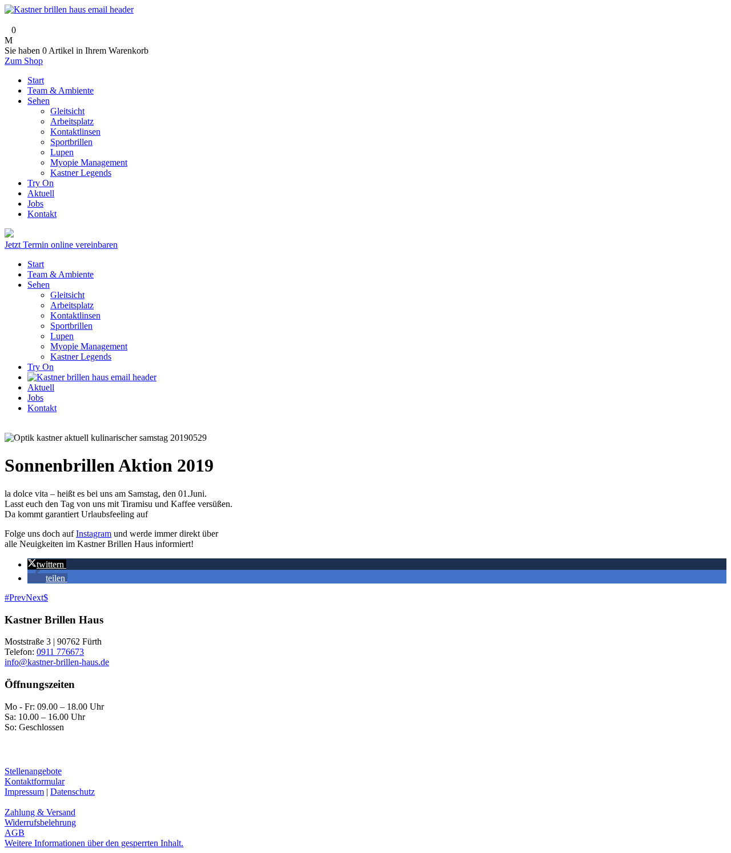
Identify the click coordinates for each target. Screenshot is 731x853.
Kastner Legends (80, 356)
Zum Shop (24, 61)
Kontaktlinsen (75, 315)
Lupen (62, 336)
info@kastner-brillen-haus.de (57, 662)
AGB (15, 833)
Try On (40, 367)
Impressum (24, 791)
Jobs (35, 398)
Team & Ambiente (60, 274)
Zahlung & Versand (40, 812)
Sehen (38, 284)
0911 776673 (60, 652)
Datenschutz (72, 791)
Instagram (93, 533)
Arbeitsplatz (72, 305)
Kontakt (42, 408)
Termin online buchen (54, 234)
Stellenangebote (33, 771)
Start (35, 264)
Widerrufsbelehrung (40, 822)
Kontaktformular (35, 781)
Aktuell (40, 387)
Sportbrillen (71, 326)
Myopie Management (88, 346)
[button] (46, 564)
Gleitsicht (67, 295)
